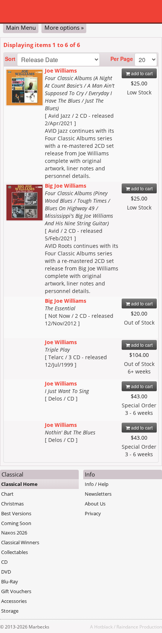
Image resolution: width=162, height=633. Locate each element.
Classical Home (19, 484)
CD (4, 562)
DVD (6, 571)
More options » (64, 27)
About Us (95, 503)
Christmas (12, 503)
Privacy (93, 513)
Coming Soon (16, 523)
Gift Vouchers (16, 591)
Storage (9, 610)
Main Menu (21, 27)
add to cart (141, 73)
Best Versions (16, 513)
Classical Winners (20, 542)
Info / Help (97, 484)
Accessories (14, 601)
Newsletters (98, 493)
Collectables (14, 552)
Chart (7, 493)
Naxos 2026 (14, 532)
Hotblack (103, 627)
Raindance (127, 627)
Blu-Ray (9, 581)
